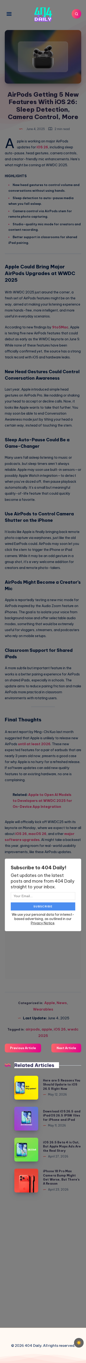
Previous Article (23, 1048)
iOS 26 (42, 147)
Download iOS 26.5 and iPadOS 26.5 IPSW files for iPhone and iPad (62, 1116)
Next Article (66, 1048)
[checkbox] (79, 1343)
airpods (33, 1029)
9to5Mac (60, 327)
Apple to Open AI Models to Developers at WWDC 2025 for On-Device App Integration (42, 801)
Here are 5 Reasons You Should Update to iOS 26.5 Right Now (61, 1085)
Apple (49, 1003)
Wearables (43, 1009)
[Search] (76, 14)
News (62, 1003)
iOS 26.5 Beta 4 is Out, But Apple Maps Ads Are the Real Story (62, 1146)
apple (47, 1029)
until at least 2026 (34, 744)
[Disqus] (43, 1259)
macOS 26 (37, 834)
